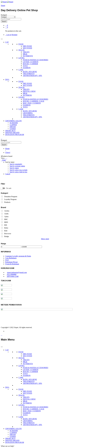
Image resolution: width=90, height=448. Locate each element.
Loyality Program (10, 199)
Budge (6, 236)
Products (7, 202)
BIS (5, 225)
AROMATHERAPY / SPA (32, 75)
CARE (20, 70)
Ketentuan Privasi (11, 262)
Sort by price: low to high (18, 170)
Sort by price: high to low (18, 172)
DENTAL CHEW (29, 91)
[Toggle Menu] (2, 346)
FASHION (27, 68)
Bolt (5, 231)
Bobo (6, 228)
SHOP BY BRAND (12, 133)
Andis (6, 214)
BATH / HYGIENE (30, 72)
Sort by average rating (17, 166)
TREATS (26, 52)
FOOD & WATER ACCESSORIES (35, 60)
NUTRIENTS (28, 56)
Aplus (6, 216)
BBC (6, 219)
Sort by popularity (16, 164)
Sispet (3, 5)
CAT (7, 42)
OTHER (13, 129)
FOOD (20, 44)
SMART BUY (10, 131)
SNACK (21, 50)
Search (4, 21)
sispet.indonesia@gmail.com (17, 272)
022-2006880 (11, 274)
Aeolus (6, 211)
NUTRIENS (27, 95)
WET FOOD (27, 48)
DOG (7, 79)
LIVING (21, 58)
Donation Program (10, 196)
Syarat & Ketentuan (12, 264)
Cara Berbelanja (10, 258)
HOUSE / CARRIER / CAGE (33, 101)
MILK (25, 54)
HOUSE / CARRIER (30, 64)
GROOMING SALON (13, 121)
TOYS (25, 66)
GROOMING (28, 113)
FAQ (7, 260)
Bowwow (7, 233)
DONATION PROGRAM (14, 134)
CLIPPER (13, 125)
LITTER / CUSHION (30, 62)
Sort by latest (14, 168)
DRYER (13, 127)
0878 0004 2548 (12, 276)
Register (14, 35)
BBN (6, 222)
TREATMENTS (28, 74)
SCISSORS (14, 123)
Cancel (7, 174)
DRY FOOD (27, 46)
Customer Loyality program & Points (18, 256)
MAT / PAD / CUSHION (32, 103)
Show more (45, 239)
